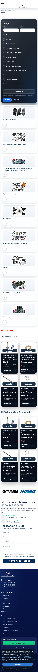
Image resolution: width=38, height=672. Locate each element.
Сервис (5, 598)
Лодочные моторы (9, 618)
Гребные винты (8, 624)
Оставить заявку (19, 643)
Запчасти (6, 627)
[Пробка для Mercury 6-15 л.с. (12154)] (28, 381)
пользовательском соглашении (23, 657)
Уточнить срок (24, 370)
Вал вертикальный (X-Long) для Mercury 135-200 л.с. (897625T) (10, 391)
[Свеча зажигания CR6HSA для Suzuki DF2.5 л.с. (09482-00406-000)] (9, 347)
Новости (6, 595)
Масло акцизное (8, 634)
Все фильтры (19, 91)
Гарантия (6, 609)
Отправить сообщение (19, 561)
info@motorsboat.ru (12, 522)
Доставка (6, 601)
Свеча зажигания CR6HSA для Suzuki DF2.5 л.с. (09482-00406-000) (9, 358)
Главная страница (6, 10)
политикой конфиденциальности (25, 556)
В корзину (7, 370)
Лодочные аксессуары (10, 621)
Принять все (17, 664)
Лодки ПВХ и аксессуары (11, 630)
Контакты (4, 611)
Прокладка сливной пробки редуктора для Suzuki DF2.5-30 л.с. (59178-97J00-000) (28, 358)
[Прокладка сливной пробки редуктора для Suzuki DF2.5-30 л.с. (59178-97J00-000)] (28, 347)
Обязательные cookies (10, 668)
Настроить (26, 668)
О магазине (7, 606)
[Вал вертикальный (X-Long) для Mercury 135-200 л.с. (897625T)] (9, 381)
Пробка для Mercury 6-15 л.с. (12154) (28, 391)
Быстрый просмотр (9, 350)
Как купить (6, 603)
